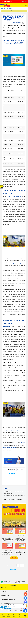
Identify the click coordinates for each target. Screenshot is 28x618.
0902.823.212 (4, 587)
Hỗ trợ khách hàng (5, 595)
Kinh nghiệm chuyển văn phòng (10, 11)
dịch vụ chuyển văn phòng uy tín (16, 263)
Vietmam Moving (16, 22)
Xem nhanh (5, 488)
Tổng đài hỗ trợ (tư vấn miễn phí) (8, 599)
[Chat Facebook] (25, 602)
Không (22, 469)
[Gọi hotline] (25, 594)
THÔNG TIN (3, 591)
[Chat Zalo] (25, 598)
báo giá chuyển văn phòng (9, 447)
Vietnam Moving (7, 326)
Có (18, 469)
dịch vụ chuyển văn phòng (14, 196)
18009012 (22, 442)
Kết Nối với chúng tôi (5, 603)
